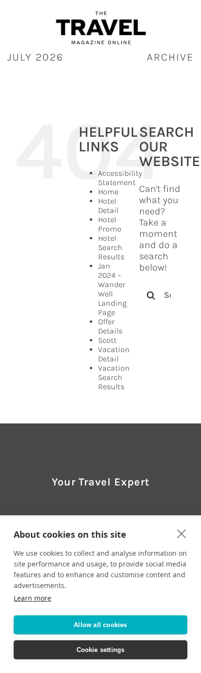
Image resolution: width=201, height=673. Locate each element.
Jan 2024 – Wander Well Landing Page (112, 289)
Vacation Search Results (114, 377)
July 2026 (35, 57)
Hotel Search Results (111, 247)
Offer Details (110, 326)
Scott (107, 340)
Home (108, 191)
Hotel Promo (109, 224)
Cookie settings (101, 649)
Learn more (32, 598)
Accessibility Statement (120, 177)
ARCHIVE (170, 57)
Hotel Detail (108, 205)
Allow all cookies (100, 625)
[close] (181, 533)
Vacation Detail (114, 354)
